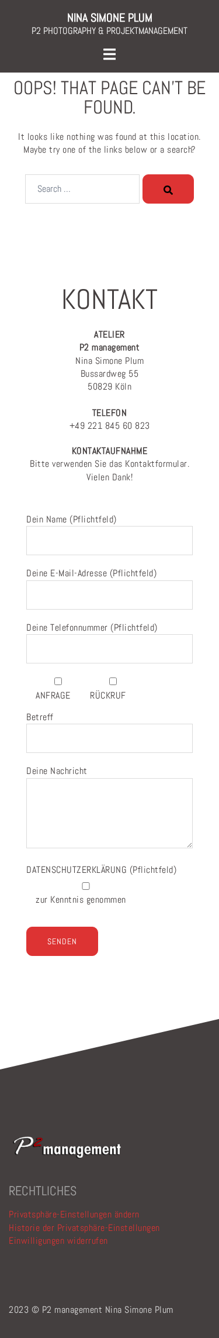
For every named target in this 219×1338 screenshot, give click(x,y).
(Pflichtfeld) (101, 870)
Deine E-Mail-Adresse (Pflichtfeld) (91, 573)
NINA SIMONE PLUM (109, 17)
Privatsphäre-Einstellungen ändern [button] (74, 1214)
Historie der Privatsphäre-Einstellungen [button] (84, 1228)
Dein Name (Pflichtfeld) (71, 519)
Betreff (40, 717)
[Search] (168, 189)
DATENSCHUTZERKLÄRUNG (78, 870)
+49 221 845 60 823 (109, 419)
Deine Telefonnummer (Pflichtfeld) (92, 627)
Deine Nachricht (57, 771)
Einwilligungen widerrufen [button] (58, 1240)
